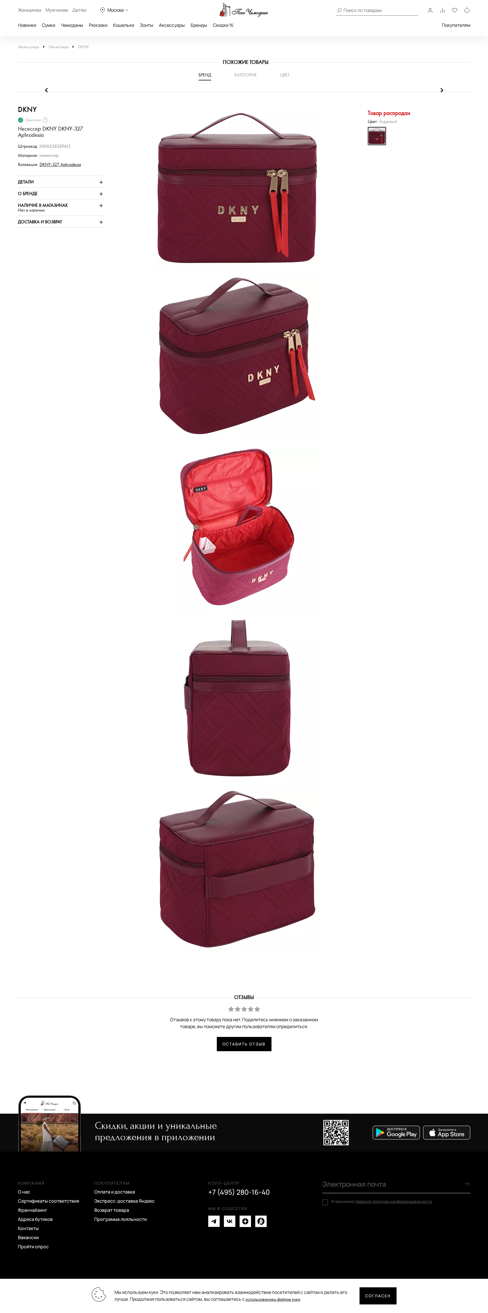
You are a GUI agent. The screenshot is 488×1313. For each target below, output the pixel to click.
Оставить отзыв (243, 1044)
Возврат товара (111, 1210)
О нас (24, 1192)
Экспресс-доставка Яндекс (124, 1201)
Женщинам (29, 10)
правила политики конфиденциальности (393, 1201)
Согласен (378, 1295)
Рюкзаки (98, 25)
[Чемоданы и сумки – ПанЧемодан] (244, 10)
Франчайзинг (32, 1210)
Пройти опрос (33, 1246)
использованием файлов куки (273, 1299)
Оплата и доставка (114, 1192)
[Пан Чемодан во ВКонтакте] (229, 1221)
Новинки (27, 25)
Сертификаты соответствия (48, 1201)
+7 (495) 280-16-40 (239, 1192)
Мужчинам (57, 10)
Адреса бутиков (35, 1219)
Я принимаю (381, 1201)
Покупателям (456, 25)
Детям (79, 10)
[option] (234, 189)
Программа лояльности (120, 1219)
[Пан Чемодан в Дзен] (245, 1221)
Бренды (199, 25)
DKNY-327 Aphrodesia (60, 164)
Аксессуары (172, 25)
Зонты (146, 25)
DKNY (83, 46)
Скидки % (223, 25)
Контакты (28, 1228)
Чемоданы (72, 25)
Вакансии (28, 1237)
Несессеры (58, 46)
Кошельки (123, 25)
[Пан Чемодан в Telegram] (214, 1221)
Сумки (48, 25)
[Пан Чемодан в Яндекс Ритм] (261, 1221)
